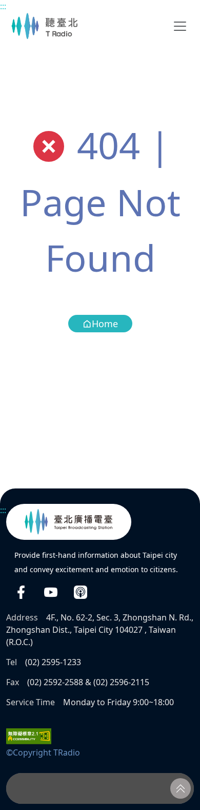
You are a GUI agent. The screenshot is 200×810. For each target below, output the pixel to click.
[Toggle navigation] (180, 26)
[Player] (100, 788)
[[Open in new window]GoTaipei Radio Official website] (68, 522)
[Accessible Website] (28, 735)
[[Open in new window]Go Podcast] (80, 592)
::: (3, 6)
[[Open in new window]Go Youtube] (51, 592)
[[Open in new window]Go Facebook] (21, 592)
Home (105, 323)
